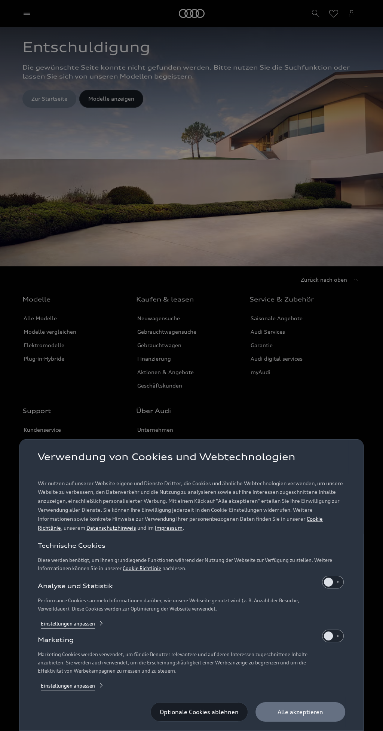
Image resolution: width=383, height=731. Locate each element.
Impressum (169, 527)
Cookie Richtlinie (142, 568)
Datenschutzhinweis (111, 527)
